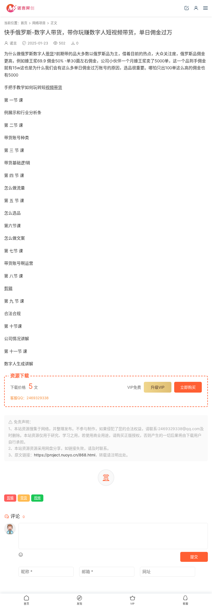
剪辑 (8, 288)
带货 (50, 53)
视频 (50, 87)
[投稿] (186, 7)
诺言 (13, 43)
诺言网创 (20, 8)
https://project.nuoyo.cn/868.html (64, 454)
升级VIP (158, 387)
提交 (194, 556)
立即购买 (188, 387)
